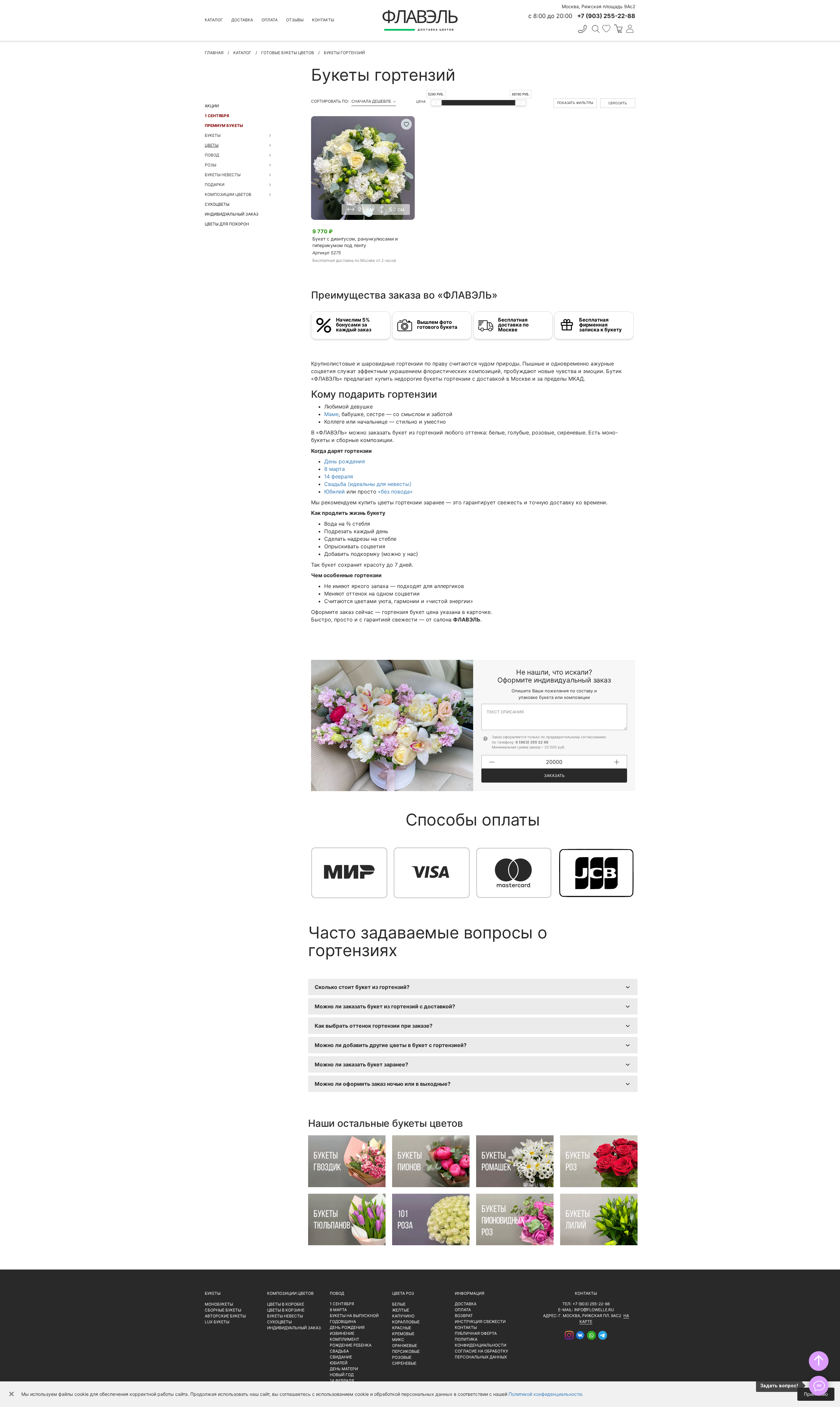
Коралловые (406, 1321)
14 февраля (338, 476)
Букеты (212, 1293)
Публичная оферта (476, 1333)
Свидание (341, 1356)
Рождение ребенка (350, 1345)
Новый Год (342, 1374)
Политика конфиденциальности (480, 1342)
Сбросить (617, 103)
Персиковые (406, 1351)
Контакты (323, 19)
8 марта (334, 469)
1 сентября (217, 115)
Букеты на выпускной (354, 1315)
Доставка (242, 19)
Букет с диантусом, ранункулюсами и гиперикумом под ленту (355, 242)
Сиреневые (404, 1363)
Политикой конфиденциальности (545, 1394)
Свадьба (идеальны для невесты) (367, 484)
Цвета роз (403, 1293)
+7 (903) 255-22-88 (591, 1303)
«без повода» (395, 491)
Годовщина (343, 1321)
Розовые (401, 1357)
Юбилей (334, 491)
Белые (399, 1304)
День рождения (344, 461)
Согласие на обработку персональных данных (481, 1354)
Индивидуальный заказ (232, 214)
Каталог (214, 19)
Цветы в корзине (285, 1310)
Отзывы (295, 19)
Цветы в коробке (285, 1304)
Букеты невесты (285, 1315)
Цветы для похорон (227, 223)
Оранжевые (404, 1345)
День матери (344, 1368)
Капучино (403, 1315)
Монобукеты (219, 1304)
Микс (398, 1339)
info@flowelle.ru (594, 1309)
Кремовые (403, 1333)
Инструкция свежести (480, 1321)
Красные (401, 1327)
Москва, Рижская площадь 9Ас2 (598, 6)
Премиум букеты (224, 125)
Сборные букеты (223, 1310)
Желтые (400, 1310)
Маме (331, 414)
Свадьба (339, 1351)
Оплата (270, 19)
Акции (212, 105)
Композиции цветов (290, 1293)
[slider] (436, 102)
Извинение (342, 1333)
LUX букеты (217, 1321)
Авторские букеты (225, 1315)
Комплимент (344, 1339)
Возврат (464, 1315)
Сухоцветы (217, 204)
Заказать (554, 775)
